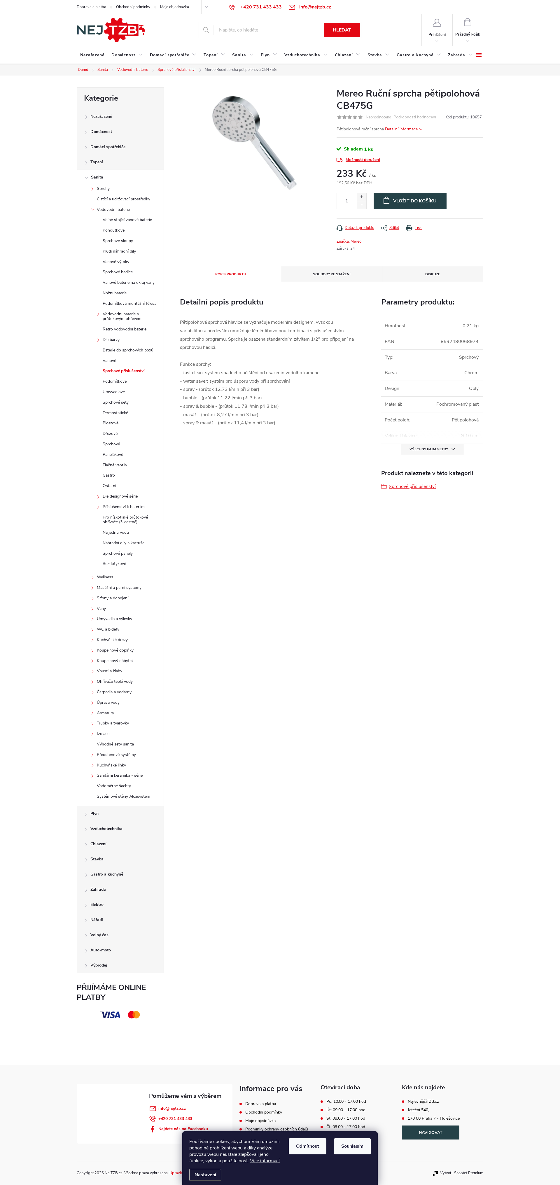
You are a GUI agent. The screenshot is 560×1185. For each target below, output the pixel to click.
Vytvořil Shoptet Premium (461, 1173)
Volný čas (99, 935)
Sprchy (103, 188)
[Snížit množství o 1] (361, 205)
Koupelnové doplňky (115, 650)
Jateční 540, (418, 1110)
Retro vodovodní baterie (124, 329)
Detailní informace (401, 129)
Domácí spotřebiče (107, 147)
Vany (101, 608)
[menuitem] (92, 55)
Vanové (109, 360)
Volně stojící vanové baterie (127, 220)
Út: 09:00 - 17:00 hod (345, 1110)
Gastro (109, 475)
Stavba (97, 859)
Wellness (105, 577)
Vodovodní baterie (113, 209)
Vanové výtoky (116, 262)
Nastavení (205, 1175)
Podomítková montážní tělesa (129, 303)
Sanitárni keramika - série (120, 775)
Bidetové (110, 423)
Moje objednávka (174, 7)
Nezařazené (101, 116)
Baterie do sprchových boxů (128, 350)
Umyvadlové (114, 392)
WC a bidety (108, 629)
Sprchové (111, 444)
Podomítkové (115, 381)
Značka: (349, 241)
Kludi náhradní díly (119, 251)
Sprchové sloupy (118, 241)
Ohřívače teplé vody (115, 681)
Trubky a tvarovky (113, 723)
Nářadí (96, 920)
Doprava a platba (91, 7)
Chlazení (98, 844)
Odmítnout (307, 1146)
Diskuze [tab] (432, 274)
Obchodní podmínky (133, 7)
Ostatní (109, 486)
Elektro (97, 904)
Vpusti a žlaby (109, 671)
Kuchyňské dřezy (112, 640)
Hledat (342, 30)
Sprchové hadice (118, 272)
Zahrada (98, 889)
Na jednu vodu (116, 532)
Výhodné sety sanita (115, 744)
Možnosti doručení (363, 159)
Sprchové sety (116, 402)
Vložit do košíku (415, 201)
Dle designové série (120, 496)
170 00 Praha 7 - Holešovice (434, 1118)
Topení (96, 162)
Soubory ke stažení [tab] (331, 274)
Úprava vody (108, 702)
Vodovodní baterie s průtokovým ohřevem (122, 316)
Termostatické (115, 413)
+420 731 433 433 (175, 1118)
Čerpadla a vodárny (114, 692)
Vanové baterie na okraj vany (129, 282)
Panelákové (113, 454)
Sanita (97, 177)
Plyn (94, 813)
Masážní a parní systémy (119, 587)
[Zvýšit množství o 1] (361, 197)
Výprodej (98, 965)
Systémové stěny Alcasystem (123, 796)
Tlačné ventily (115, 465)
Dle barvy (111, 339)
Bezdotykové (114, 563)
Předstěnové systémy (116, 754)
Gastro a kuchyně (106, 874)
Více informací (265, 1161)
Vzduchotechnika (106, 829)
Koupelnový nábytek (115, 661)
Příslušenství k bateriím (124, 507)
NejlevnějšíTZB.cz (423, 1101)
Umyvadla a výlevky (114, 619)
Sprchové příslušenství (124, 371)
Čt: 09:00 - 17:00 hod (345, 1127)
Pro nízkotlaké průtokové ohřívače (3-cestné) (125, 519)
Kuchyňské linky (111, 765)
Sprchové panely (118, 553)
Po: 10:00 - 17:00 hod (346, 1101)
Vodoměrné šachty (114, 786)
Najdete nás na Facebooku (183, 1129)
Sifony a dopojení (112, 598)
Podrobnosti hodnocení (414, 117)
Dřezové (110, 433)
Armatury (105, 713)
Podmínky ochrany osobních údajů (276, 1129)
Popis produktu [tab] (230, 274)
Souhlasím (352, 1146)
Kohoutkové (114, 230)
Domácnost (101, 131)
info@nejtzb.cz (172, 1108)
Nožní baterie (115, 293)
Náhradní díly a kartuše (123, 543)
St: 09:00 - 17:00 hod (345, 1118)
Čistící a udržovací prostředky (123, 199)
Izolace (103, 733)
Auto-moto (100, 950)
